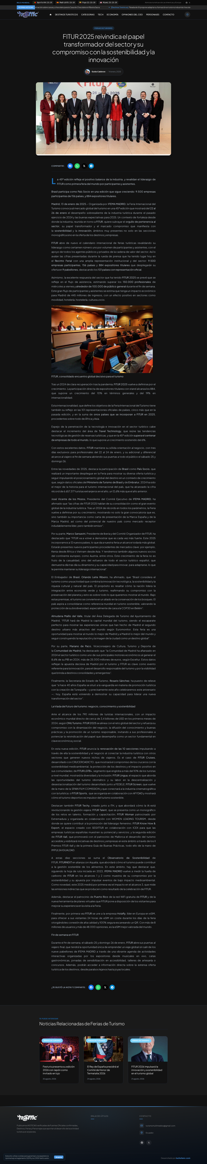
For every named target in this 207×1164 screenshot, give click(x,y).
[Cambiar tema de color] (187, 14)
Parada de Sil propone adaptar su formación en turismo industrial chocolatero (96, 7)
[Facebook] (186, 3)
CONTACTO (168, 14)
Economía (112, 14)
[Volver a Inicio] (28, 14)
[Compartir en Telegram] (91, 166)
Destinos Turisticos (66, 14)
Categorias (87, 14)
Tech (100, 14)
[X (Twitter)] (189, 2)
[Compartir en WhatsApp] (77, 166)
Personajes (152, 14)
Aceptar (59, 1157)
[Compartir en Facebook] (70, 166)
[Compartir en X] (84, 166)
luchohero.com (183, 1158)
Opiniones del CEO (132, 14)
